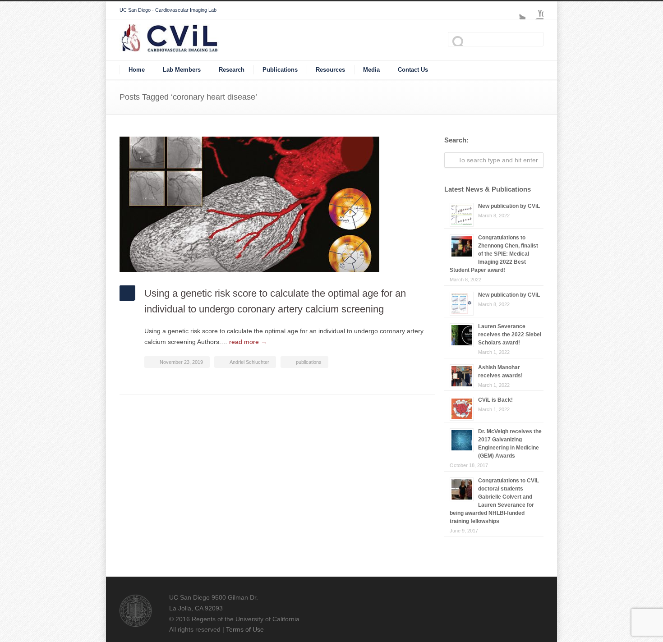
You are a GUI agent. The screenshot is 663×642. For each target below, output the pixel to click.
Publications (280, 69)
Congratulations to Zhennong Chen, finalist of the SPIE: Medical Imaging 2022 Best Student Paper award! (494, 253)
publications (309, 362)
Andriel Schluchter (249, 362)
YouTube (534, 10)
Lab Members (182, 69)
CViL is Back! (495, 400)
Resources (330, 69)
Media (371, 69)
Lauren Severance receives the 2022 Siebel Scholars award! (509, 334)
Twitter (516, 10)
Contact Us (413, 69)
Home (137, 69)
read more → (248, 341)
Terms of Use (245, 629)
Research (231, 69)
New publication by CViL (509, 206)
